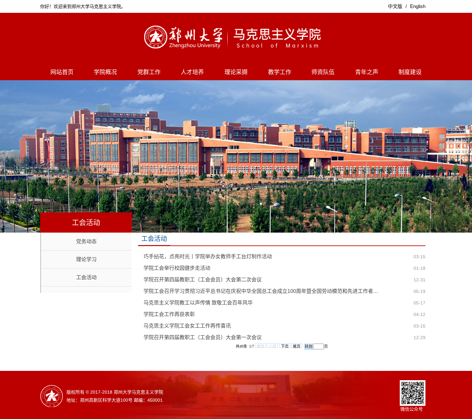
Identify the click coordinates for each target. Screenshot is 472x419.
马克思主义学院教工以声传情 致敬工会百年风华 (198, 302)
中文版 (395, 6)
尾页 (297, 346)
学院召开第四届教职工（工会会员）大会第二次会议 (203, 279)
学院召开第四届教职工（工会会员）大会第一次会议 (203, 337)
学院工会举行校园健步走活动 (177, 268)
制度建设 (410, 72)
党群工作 (149, 72)
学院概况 (105, 72)
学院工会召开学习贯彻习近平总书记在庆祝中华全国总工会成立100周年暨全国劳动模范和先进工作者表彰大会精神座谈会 (263, 291)
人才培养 (192, 72)
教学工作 (279, 72)
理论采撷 (236, 72)
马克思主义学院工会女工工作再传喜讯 (187, 326)
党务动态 (86, 241)
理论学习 (86, 259)
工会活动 (86, 277)
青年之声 (366, 72)
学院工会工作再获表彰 (169, 314)
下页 (285, 346)
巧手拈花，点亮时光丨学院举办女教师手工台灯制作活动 (208, 256)
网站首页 (62, 72)
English (417, 6)
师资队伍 (323, 72)
